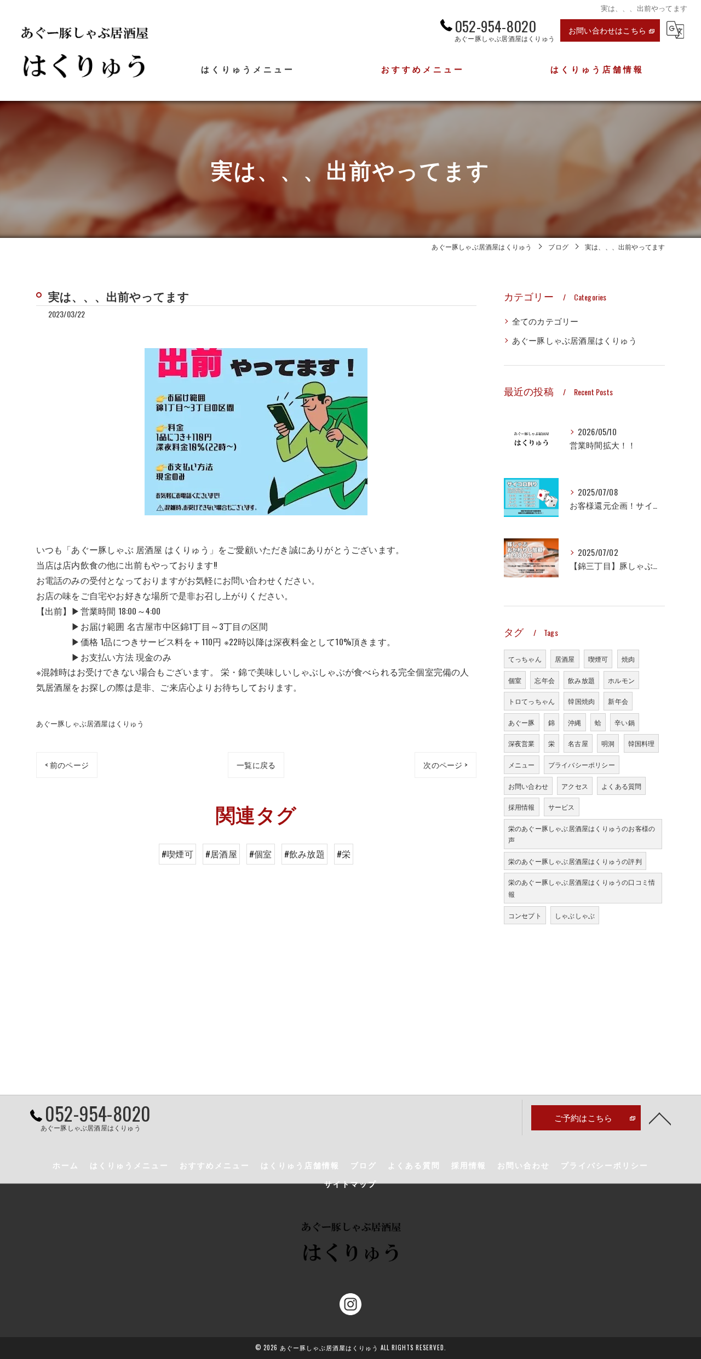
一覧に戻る (256, 764)
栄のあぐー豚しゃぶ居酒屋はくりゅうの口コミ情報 (581, 888)
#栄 (343, 854)
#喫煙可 (177, 854)
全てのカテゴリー (545, 321)
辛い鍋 (624, 722)
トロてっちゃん (531, 701)
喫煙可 (598, 658)
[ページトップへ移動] (660, 1118)
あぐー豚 (521, 722)
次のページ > (445, 764)
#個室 (260, 854)
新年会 (618, 701)
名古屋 (578, 743)
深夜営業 (521, 743)
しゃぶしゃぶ (575, 915)
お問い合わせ (528, 786)
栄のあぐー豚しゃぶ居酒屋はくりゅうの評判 (575, 861)
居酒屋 (565, 658)
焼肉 (628, 658)
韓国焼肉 (581, 701)
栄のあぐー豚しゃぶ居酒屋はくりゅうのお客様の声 (581, 834)
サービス (561, 806)
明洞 (607, 743)
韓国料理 (641, 743)
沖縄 (574, 722)
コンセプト (525, 915)
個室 (514, 680)
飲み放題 (581, 680)
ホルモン (621, 680)
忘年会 (545, 680)
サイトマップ (350, 1183)
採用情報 (521, 806)
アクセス (574, 786)
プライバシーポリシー (581, 764)
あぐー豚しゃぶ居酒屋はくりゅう (90, 723)
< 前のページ (67, 764)
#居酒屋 (221, 854)
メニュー (521, 764)
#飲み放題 (304, 854)
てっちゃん (525, 658)
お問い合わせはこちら (607, 30)
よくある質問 (621, 786)
